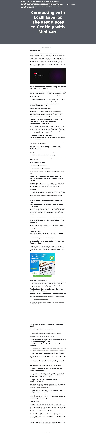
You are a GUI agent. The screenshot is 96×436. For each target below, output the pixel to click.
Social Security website (51, 235)
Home (68, 4)
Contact (73, 4)
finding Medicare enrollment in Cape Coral (42, 184)
